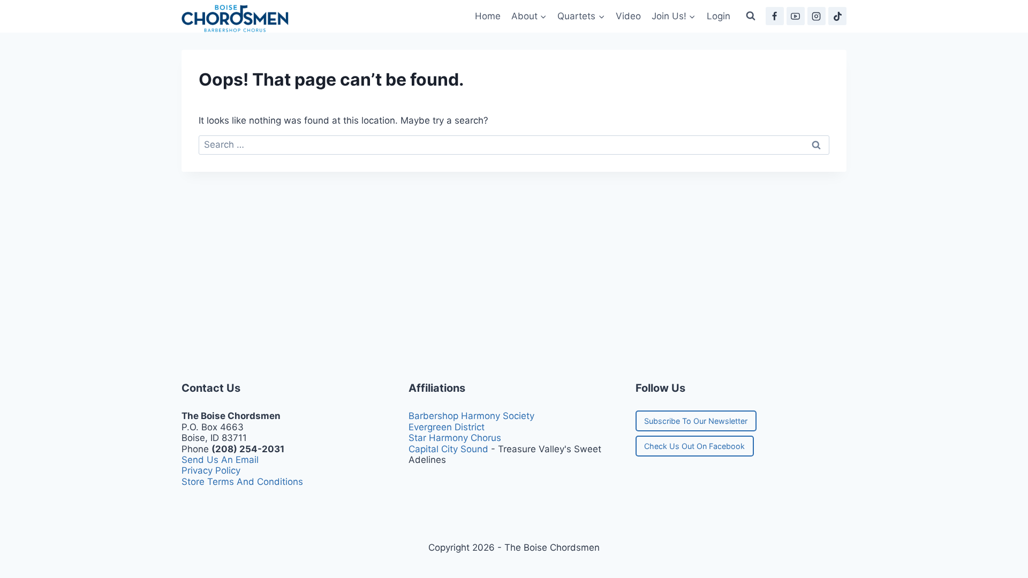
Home (488, 16)
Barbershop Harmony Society (471, 415)
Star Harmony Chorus (455, 437)
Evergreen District (447, 427)
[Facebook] (775, 16)
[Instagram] (816, 16)
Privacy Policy (211, 470)
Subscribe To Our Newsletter (695, 420)
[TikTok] (837, 16)
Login (718, 16)
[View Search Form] (750, 16)
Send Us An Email (220, 459)
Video (628, 16)
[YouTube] (796, 16)
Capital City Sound (448, 449)
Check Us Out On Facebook (694, 446)
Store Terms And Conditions (242, 481)
